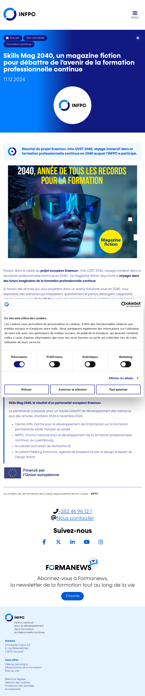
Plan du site (12, 671)
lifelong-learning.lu (16, 664)
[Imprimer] (138, 38)
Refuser (26, 389)
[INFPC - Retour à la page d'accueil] (22, 15)
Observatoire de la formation (23, 667)
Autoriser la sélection (73, 389)
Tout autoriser (118, 389)
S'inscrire (72, 596)
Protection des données (19, 685)
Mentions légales (15, 679)
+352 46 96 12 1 (75, 511)
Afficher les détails (121, 378)
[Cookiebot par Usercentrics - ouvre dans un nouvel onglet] (124, 304)
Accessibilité (12, 689)
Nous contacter (75, 518)
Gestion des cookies (17, 682)
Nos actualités (35, 38)
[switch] (54, 364)
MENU (135, 17)
